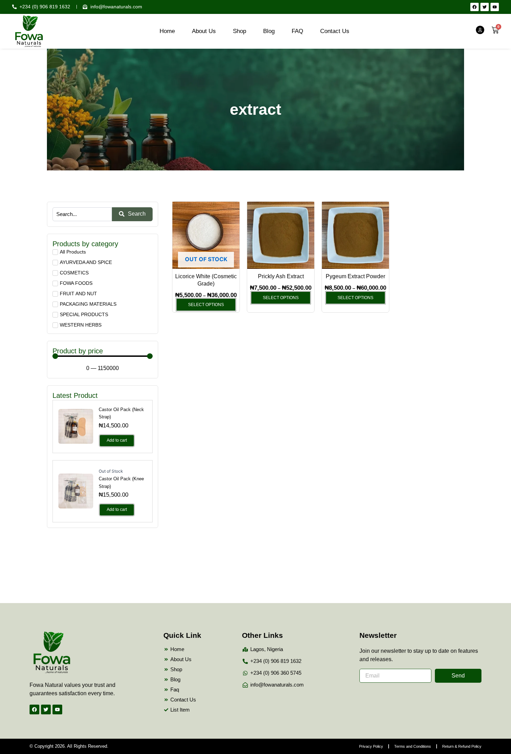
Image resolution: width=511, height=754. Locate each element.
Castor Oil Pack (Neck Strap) (121, 413)
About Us (204, 31)
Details (75, 426)
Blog (269, 31)
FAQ (297, 31)
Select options (206, 304)
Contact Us (334, 31)
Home (167, 31)
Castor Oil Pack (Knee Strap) (121, 482)
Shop (239, 31)
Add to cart (117, 440)
